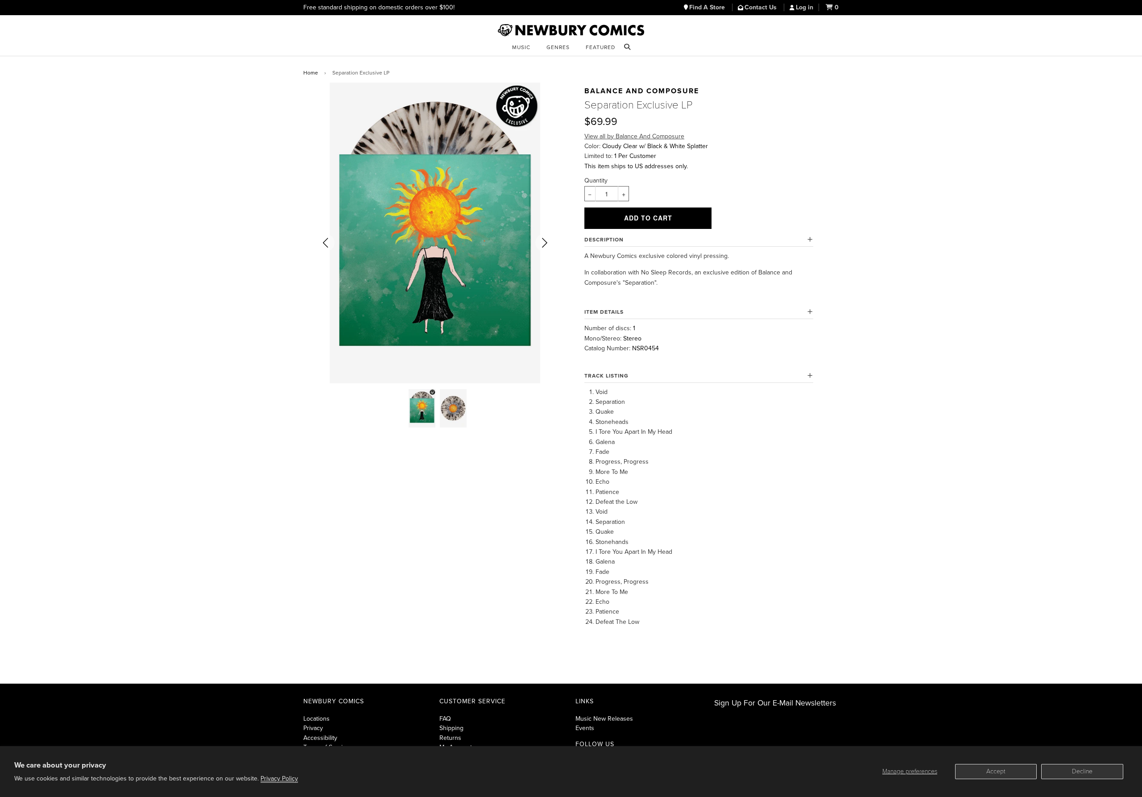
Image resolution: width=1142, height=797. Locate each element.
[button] (326, 243)
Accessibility (320, 738)
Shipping (451, 728)
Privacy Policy (279, 778)
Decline (1082, 771)
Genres (558, 47)
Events (584, 728)
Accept (995, 771)
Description (604, 240)
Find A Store (708, 7)
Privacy (313, 728)
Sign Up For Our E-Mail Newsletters (775, 703)
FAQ (445, 718)
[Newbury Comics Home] (571, 30)
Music (521, 47)
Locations (316, 718)
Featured (600, 47)
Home (310, 73)
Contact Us (761, 7)
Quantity (596, 180)
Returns (450, 738)
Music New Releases (604, 718)
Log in (804, 7)
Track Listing (606, 376)
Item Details (604, 312)
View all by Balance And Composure (634, 136)
